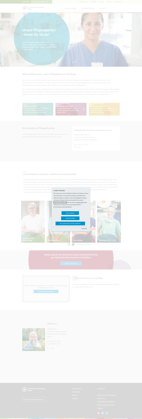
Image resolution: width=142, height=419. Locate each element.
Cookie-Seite (79, 202)
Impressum (84, 228)
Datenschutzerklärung (60, 202)
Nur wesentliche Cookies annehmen (70, 223)
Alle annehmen (70, 213)
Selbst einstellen (70, 218)
